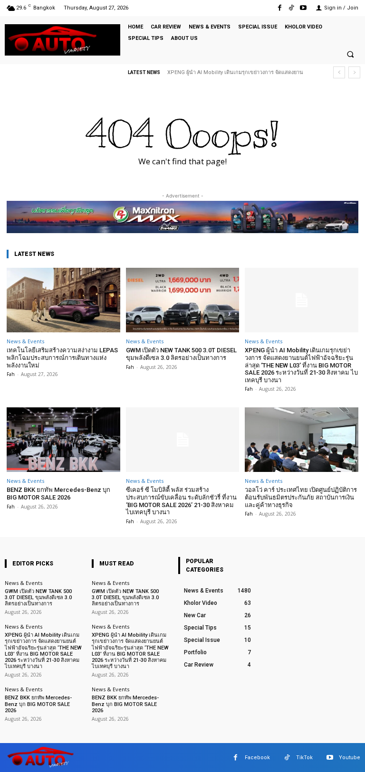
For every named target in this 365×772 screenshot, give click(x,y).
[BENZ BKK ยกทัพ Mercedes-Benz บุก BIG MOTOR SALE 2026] (63, 439)
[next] (354, 72)
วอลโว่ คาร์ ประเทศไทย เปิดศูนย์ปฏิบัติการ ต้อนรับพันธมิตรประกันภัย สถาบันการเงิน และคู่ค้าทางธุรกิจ (301, 497)
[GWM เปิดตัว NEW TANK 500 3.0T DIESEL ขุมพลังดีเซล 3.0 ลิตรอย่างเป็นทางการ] (183, 300)
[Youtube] (303, 8)
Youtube (349, 757)
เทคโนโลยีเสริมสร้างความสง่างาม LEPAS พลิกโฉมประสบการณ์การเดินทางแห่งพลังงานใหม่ (62, 357)
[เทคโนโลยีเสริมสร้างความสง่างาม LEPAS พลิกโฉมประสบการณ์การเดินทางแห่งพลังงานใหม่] (63, 300)
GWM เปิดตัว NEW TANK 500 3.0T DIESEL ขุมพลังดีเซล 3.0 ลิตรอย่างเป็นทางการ (181, 354)
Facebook (257, 757)
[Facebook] (279, 8)
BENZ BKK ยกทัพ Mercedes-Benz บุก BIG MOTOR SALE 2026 (58, 493)
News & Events (25, 341)
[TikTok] (292, 8)
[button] (350, 54)
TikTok (304, 757)
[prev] (339, 72)
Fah (11, 374)
